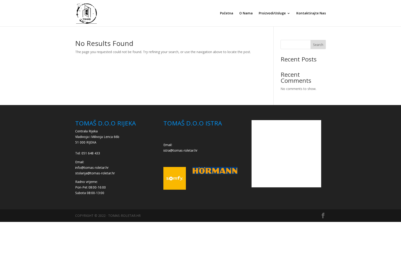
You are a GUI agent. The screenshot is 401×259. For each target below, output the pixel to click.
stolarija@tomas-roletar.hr (95, 173)
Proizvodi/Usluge (272, 13)
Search (318, 44)
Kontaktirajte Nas (311, 13)
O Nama (246, 13)
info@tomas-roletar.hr (92, 167)
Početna (226, 13)
